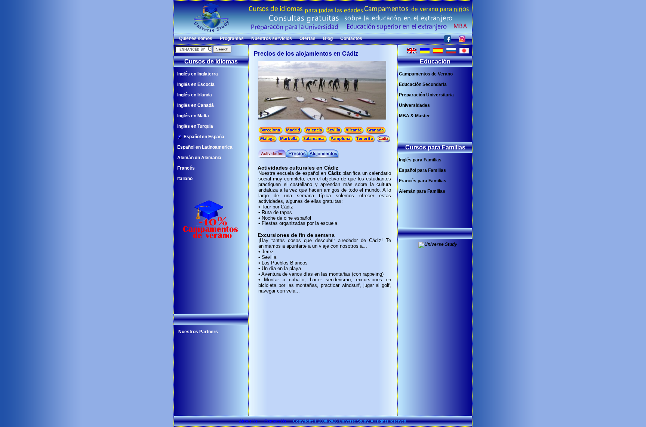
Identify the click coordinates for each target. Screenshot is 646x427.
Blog (328, 38)
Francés (186, 168)
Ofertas (307, 38)
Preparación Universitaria (426, 95)
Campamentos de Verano (426, 74)
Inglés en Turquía (195, 126)
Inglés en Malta (193, 115)
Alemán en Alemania (199, 157)
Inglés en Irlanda (194, 95)
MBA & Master (414, 115)
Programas (232, 38)
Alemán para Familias (422, 191)
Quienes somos (195, 38)
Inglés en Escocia (196, 84)
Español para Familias (422, 170)
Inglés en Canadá (195, 105)
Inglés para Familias (420, 160)
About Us (248, 421)
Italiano (185, 178)
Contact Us (275, 421)
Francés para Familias (422, 180)
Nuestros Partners (198, 331)
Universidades (414, 105)
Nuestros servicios (271, 38)
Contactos (351, 38)
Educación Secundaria (423, 84)
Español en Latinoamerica (205, 147)
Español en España (203, 136)
